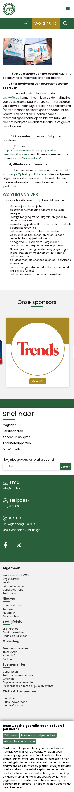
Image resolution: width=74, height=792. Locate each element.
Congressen (10, 671)
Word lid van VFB (20, 194)
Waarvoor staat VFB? (16, 575)
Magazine (9, 425)
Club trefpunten (13, 705)
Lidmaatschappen (14, 586)
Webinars (8, 679)
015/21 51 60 (11, 506)
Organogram (11, 579)
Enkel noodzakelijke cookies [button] (38, 735)
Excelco (7, 582)
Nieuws (9, 598)
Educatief (9, 655)
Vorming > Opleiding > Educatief (25, 174)
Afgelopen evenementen (18, 682)
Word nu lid (45, 23)
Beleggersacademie (15, 648)
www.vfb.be (11, 98)
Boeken (7, 659)
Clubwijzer (9, 698)
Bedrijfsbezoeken (13, 632)
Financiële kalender (15, 636)
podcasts (10, 186)
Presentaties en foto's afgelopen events (28, 686)
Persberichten (13, 431)
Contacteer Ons (13, 589)
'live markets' (31, 158)
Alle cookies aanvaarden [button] (19, 741)
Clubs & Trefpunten (19, 691)
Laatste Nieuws (12, 605)
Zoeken (65, 467)
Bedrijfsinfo (12, 621)
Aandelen (9, 609)
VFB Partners (10, 629)
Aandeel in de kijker (16, 437)
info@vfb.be (11, 488)
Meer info (45, 381)
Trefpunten (10, 593)
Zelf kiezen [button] (11, 735)
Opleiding (11, 641)
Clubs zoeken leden (15, 702)
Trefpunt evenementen (18, 675)
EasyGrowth (11, 449)
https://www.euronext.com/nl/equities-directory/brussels (31, 152)
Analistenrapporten (17, 443)
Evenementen (14, 664)
